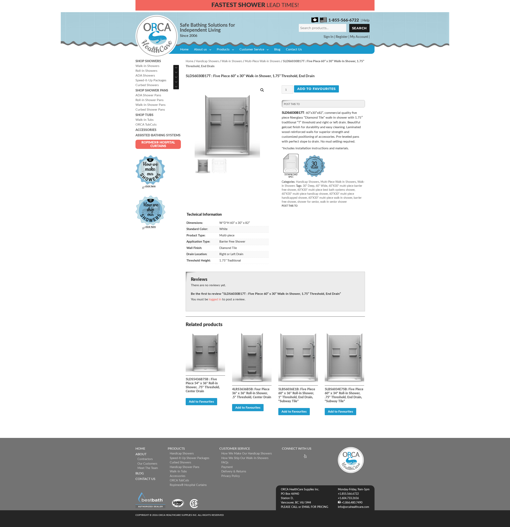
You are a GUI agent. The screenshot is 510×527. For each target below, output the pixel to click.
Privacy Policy (230, 476)
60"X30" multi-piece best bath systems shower (326, 190)
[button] (262, 90)
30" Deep (308, 186)
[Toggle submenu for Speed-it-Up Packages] (176, 82)
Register (342, 36)
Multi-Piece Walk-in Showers (262, 61)
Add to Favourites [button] (201, 401)
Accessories (177, 476)
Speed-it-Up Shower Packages (189, 458)
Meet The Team (147, 468)
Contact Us (294, 49)
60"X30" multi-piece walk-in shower (330, 198)
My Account (359, 36)
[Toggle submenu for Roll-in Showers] (176, 72)
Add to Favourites (316, 89)
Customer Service (251, 49)
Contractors (145, 459)
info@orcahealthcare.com (353, 507)
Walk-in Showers (232, 61)
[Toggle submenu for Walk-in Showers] (176, 67)
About (140, 454)
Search (359, 28)
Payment (227, 467)
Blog (277, 49)
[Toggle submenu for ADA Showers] (176, 77)
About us (200, 49)
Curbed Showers (180, 462)
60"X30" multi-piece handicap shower (305, 194)
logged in (215, 299)
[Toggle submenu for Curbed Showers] (176, 86)
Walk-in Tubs (178, 471)
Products (223, 49)
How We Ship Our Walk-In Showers (245, 458)
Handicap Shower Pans (184, 467)
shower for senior (308, 202)
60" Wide (321, 186)
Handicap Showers (207, 61)
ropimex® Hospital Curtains (188, 485)
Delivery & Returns (233, 471)
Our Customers (147, 463)
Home (184, 49)
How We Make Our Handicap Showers (246, 453)
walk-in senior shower (333, 202)
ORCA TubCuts (179, 480)
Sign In (328, 36)
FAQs (225, 462)
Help (366, 20)
